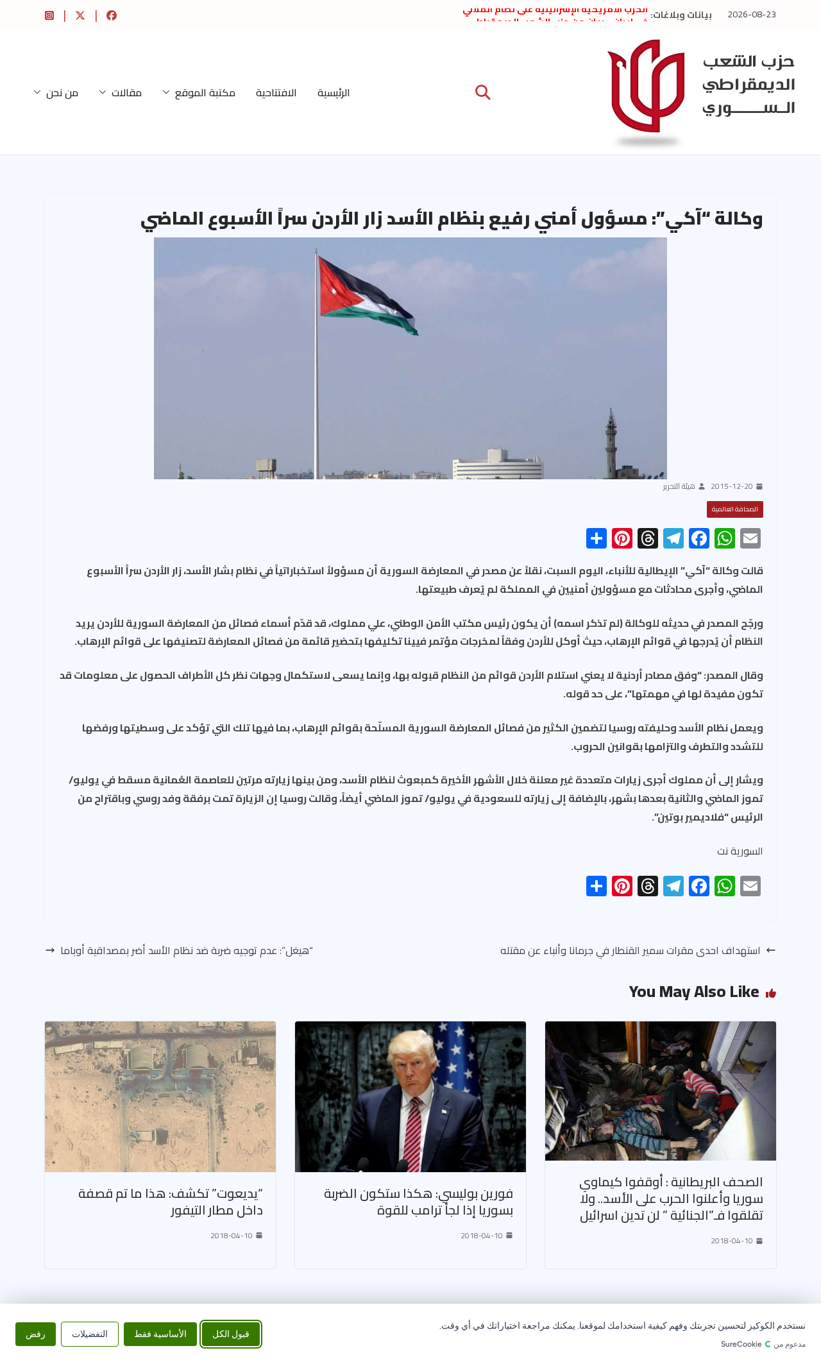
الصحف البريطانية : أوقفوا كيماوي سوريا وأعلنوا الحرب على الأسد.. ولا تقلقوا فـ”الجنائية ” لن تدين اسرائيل (671, 1198)
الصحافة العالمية (735, 509)
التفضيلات (90, 1333)
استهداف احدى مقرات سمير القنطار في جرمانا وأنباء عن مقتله (630, 950)
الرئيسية (333, 92)
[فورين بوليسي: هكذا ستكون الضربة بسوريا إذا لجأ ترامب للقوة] (410, 1030)
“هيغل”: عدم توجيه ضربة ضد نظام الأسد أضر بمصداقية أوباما (186, 950)
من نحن (62, 92)
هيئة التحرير (679, 486)
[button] (168, 92)
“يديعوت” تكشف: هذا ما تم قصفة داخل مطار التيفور (170, 1201)
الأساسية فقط (160, 1333)
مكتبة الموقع (205, 92)
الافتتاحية (276, 92)
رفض (36, 1333)
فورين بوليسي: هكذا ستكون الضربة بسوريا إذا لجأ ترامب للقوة (418, 1201)
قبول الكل (231, 1333)
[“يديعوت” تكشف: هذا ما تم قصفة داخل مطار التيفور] (160, 1030)
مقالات (127, 92)
